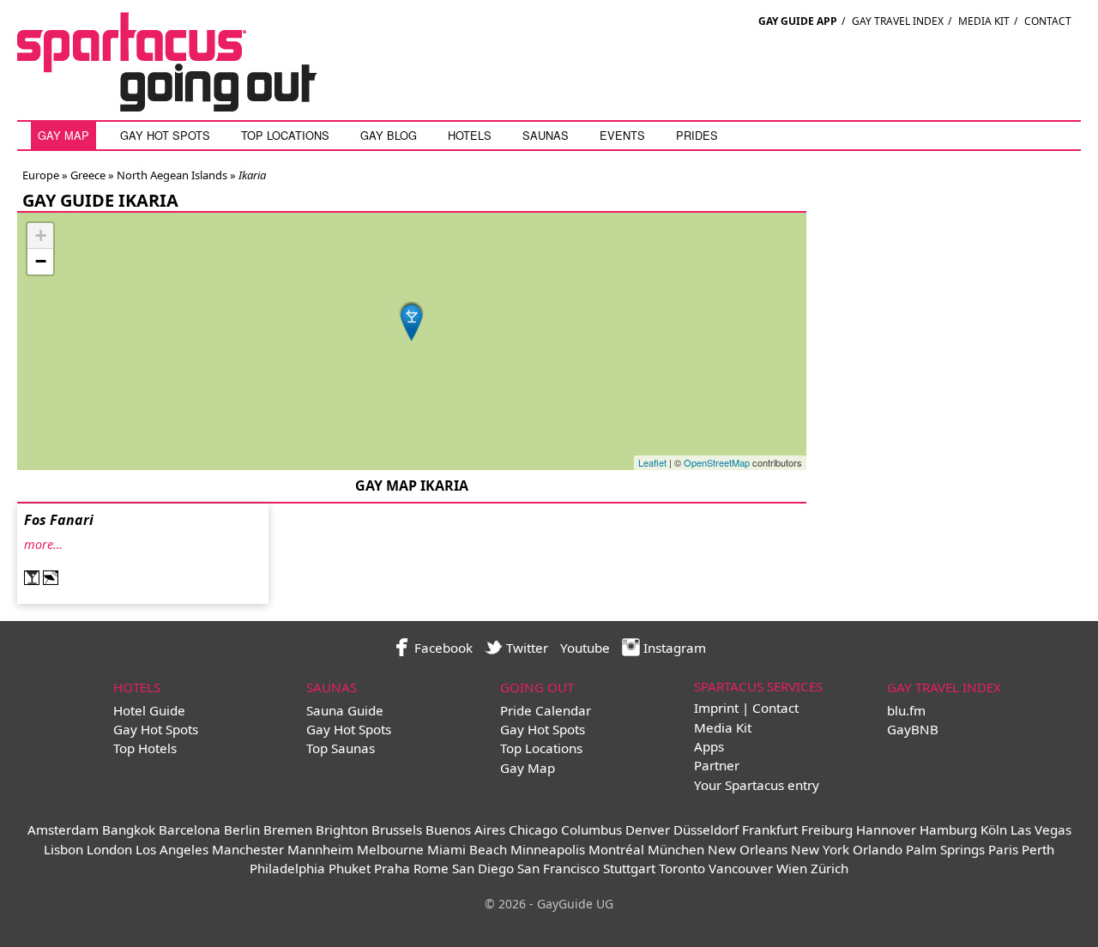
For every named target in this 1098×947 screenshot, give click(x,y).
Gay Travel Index (898, 21)
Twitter (525, 647)
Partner (716, 765)
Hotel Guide (149, 710)
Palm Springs (945, 849)
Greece (87, 175)
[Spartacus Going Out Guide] (184, 106)
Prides (697, 135)
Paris (1003, 849)
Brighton (342, 829)
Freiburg (827, 829)
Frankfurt (770, 829)
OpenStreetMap (717, 462)
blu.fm (906, 710)
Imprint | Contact (746, 707)
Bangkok (128, 829)
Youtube (585, 647)
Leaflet (652, 462)
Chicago (533, 829)
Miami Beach (467, 849)
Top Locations (285, 135)
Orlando (877, 849)
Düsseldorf (706, 829)
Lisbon (63, 849)
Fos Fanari (59, 519)
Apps (709, 746)
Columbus (591, 829)
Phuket (350, 868)
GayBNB (912, 729)
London (109, 849)
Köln (993, 829)
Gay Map (63, 135)
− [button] (40, 261)
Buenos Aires (465, 829)
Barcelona (189, 829)
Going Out (537, 687)
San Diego (483, 868)
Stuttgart (629, 868)
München (676, 849)
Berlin (242, 829)
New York (820, 849)
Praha (392, 868)
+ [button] (40, 235)
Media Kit (984, 21)
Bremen (287, 829)
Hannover (886, 829)
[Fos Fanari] (411, 320)
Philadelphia (287, 868)
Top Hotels (145, 748)
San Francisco (558, 868)
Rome (431, 868)
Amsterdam (63, 829)
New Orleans (747, 849)
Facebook (442, 647)
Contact (1047, 21)
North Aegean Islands (170, 175)
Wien (791, 868)
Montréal (616, 849)
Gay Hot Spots (165, 135)
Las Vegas (1041, 829)
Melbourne (390, 849)
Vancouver (741, 868)
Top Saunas (340, 748)
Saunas (545, 135)
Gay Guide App (797, 21)
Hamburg (948, 829)
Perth (1038, 849)
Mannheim (320, 849)
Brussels (396, 829)
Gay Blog (388, 135)
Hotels (470, 135)
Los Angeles (172, 849)
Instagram (673, 647)
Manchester (248, 849)
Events (622, 135)
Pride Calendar (545, 710)
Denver (647, 829)
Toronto (682, 868)
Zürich (829, 868)
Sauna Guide (344, 710)
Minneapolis (547, 849)
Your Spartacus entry (756, 784)
